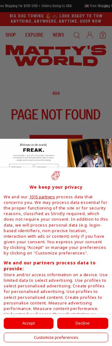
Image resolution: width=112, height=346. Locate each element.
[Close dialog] (108, 142)
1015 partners (42, 197)
